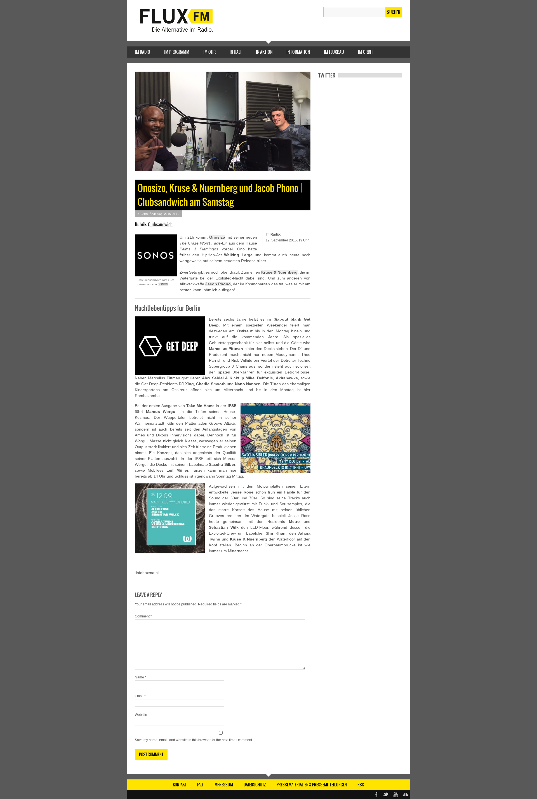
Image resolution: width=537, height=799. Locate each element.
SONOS (163, 284)
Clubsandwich (160, 224)
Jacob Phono (218, 284)
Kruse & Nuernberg (279, 272)
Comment (143, 616)
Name (140, 677)
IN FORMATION (298, 52)
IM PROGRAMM (176, 52)
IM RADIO (142, 52)
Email (140, 696)
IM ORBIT (365, 52)
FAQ (200, 785)
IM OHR (209, 52)
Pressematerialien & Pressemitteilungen (312, 785)
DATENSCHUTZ (255, 785)
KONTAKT (180, 785)
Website (141, 715)
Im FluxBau (334, 52)
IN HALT (236, 52)
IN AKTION (264, 52)
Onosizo (217, 237)
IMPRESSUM (223, 785)
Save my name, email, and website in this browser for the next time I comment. (194, 740)
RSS (360, 785)
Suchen (393, 12)
